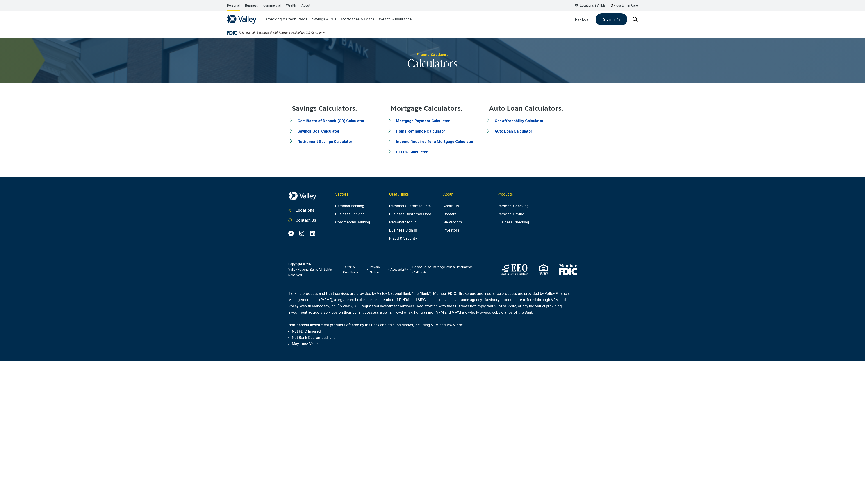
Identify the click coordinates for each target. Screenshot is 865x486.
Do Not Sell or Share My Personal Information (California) (442, 269)
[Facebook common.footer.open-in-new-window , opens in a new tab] (291, 233)
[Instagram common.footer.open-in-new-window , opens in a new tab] (302, 233)
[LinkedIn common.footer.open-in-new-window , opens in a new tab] (312, 233)
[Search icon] (635, 19)
